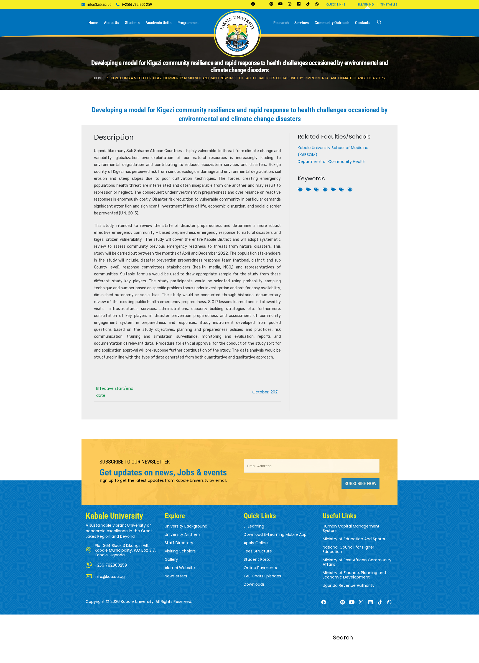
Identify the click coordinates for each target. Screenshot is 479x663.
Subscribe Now (360, 483)
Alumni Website (180, 567)
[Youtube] (280, 4)
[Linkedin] (299, 4)
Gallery (171, 559)
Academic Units (159, 22)
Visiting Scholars (180, 551)
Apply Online (256, 543)
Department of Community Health (331, 161)
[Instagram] (290, 4)
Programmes (187, 22)
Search (343, 637)
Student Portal (257, 559)
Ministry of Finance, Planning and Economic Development (354, 575)
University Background (186, 526)
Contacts (362, 22)
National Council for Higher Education (348, 549)
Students (132, 22)
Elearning (366, 4)
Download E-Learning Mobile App (275, 534)
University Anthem (182, 534)
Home (93, 22)
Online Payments (260, 567)
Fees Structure (258, 551)
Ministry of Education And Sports (354, 539)
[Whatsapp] (317, 4)
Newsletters (176, 576)
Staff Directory (179, 543)
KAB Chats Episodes (262, 576)
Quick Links (335, 4)
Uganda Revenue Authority (348, 585)
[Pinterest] (271, 4)
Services (301, 22)
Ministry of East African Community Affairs (357, 562)
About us (111, 22)
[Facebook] (253, 4)
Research (281, 22)
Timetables (389, 4)
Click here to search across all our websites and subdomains (239, 659)
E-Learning (254, 526)
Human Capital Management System (351, 528)
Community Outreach (332, 22)
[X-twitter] (262, 4)
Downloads (254, 584)
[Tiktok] (308, 4)
